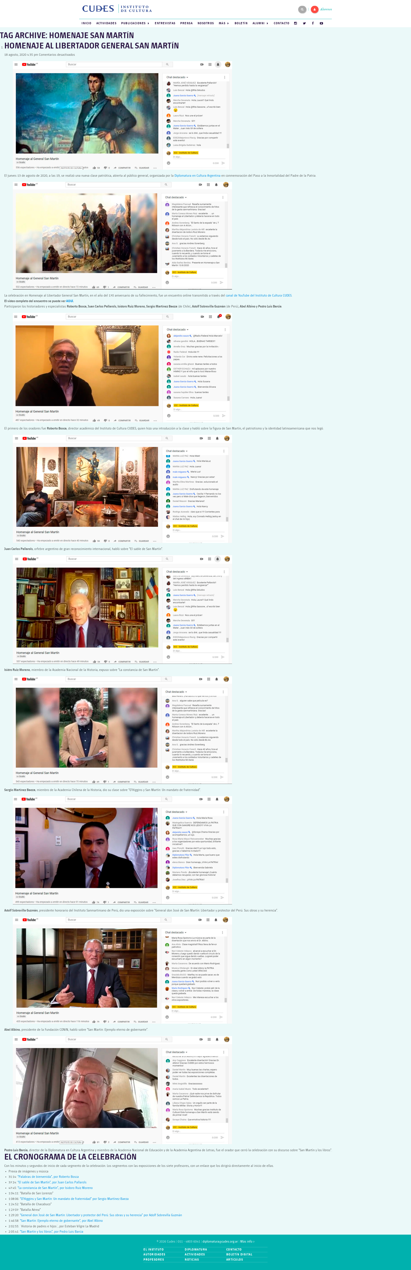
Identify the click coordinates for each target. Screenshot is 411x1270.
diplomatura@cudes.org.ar (220, 1241)
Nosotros (206, 23)
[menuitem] (86, 23)
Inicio (86, 23)
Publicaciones (133, 23)
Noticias (192, 1259)
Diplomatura (196, 1249)
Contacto (281, 23)
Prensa (186, 23)
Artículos (234, 1259)
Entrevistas (165, 23)
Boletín (241, 23)
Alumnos (326, 9)
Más (222, 23)
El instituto (153, 1249)
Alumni (259, 23)
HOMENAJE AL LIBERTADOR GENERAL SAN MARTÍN (91, 46)
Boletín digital (239, 1254)
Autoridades (154, 1254)
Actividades (106, 23)
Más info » (247, 1241)
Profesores (153, 1259)
